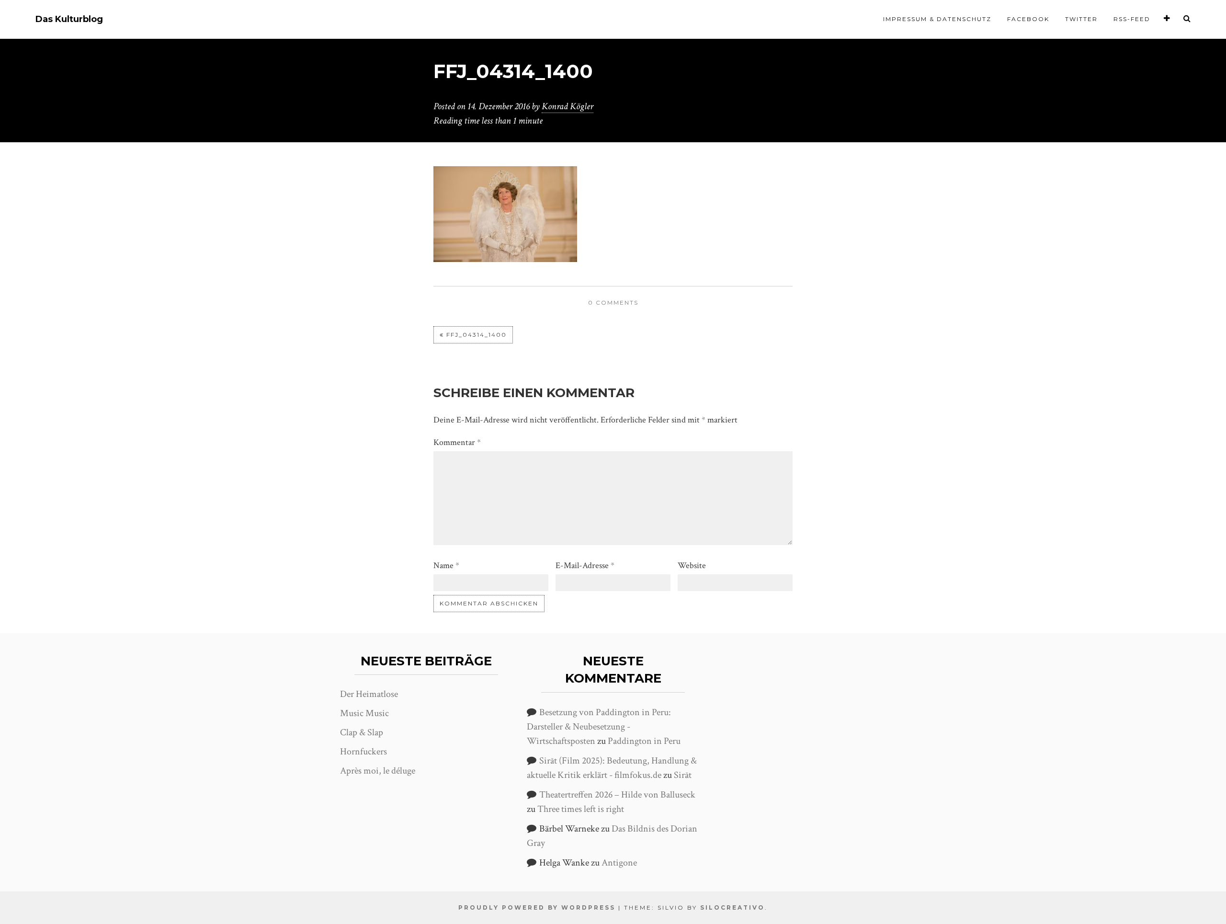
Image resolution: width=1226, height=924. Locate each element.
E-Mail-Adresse (585, 565)
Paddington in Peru (644, 741)
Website (692, 565)
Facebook (1028, 19)
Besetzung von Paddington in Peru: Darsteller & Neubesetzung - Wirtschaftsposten (599, 726)
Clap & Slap (361, 732)
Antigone (619, 862)
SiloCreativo (732, 907)
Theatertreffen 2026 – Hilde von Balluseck (617, 794)
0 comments (613, 302)
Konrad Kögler (567, 106)
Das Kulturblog (69, 19)
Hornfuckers (363, 751)
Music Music (364, 713)
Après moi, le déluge (377, 770)
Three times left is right (580, 809)
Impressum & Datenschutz (937, 19)
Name (446, 565)
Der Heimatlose (369, 694)
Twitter (1081, 19)
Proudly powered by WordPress (536, 907)
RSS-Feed (1131, 19)
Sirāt (683, 775)
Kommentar (457, 442)
